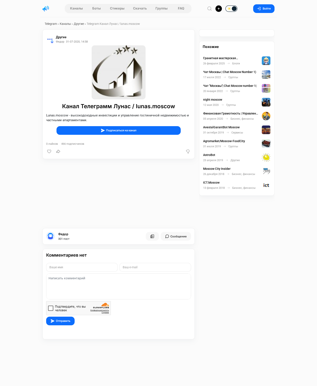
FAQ (181, 8)
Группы (161, 8)
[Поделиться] (58, 151)
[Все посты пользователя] (152, 236)
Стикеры (117, 8)
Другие (79, 23)
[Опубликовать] (218, 8)
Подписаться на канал (121, 130)
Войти (267, 8)
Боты (96, 8)
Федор (63, 234)
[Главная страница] (45, 8)
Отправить (63, 320)
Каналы (76, 8)
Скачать (140, 8)
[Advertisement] (118, 193)
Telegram (51, 23)
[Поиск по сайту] (209, 8)
